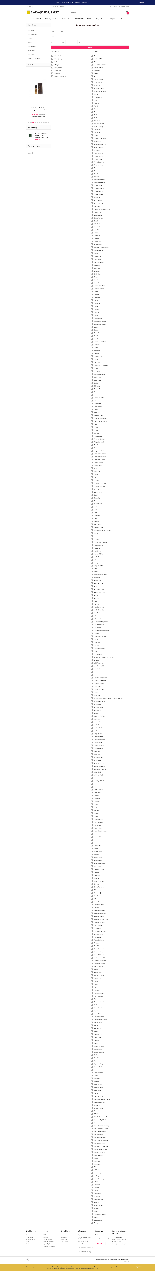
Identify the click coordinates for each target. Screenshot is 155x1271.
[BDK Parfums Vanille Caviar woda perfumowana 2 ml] (38, 88)
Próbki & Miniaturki (83, 19)
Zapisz (101, 1243)
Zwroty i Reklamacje (50, 1246)
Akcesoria (31, 51)
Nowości (31, 64)
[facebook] (27, 1259)
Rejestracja (64, 1239)
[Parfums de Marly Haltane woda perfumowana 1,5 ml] (31, 135)
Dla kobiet (36, 19)
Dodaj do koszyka (39, 117)
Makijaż (112, 19)
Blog (27, 1241)
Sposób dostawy (49, 1241)
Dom (120, 19)
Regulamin (81, 1235)
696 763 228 (117, 1242)
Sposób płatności (49, 1244)
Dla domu (31, 55)
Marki (27, 1244)
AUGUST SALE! (66, 19)
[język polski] (27, 6)
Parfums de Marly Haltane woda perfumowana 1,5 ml (41, 135)
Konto (62, 1235)
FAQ (45, 1235)
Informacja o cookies (101, 1259)
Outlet (30, 38)
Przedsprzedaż (30, 1239)
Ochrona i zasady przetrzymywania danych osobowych (85, 1243)
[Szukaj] (116, 11)
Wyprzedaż (29, 1237)
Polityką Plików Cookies (73, 1267)
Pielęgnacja (99, 19)
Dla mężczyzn (50, 19)
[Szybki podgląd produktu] (47, 71)
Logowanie (64, 1237)
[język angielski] (30, 6)
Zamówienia (64, 1241)
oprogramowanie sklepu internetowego (118, 1259)
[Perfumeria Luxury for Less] (42, 12)
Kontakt (46, 1237)
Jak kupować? (48, 1239)
